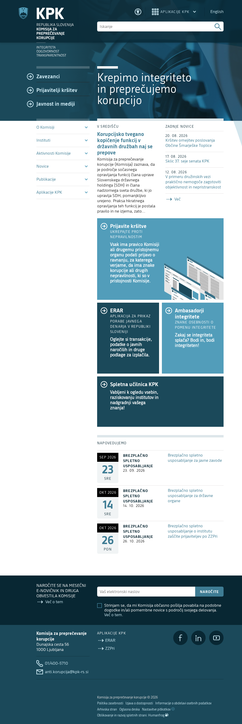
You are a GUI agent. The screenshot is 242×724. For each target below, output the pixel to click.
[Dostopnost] (138, 12)
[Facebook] (180, 638)
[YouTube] (216, 638)
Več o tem (113, 614)
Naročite (209, 591)
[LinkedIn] (198, 638)
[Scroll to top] (231, 696)
